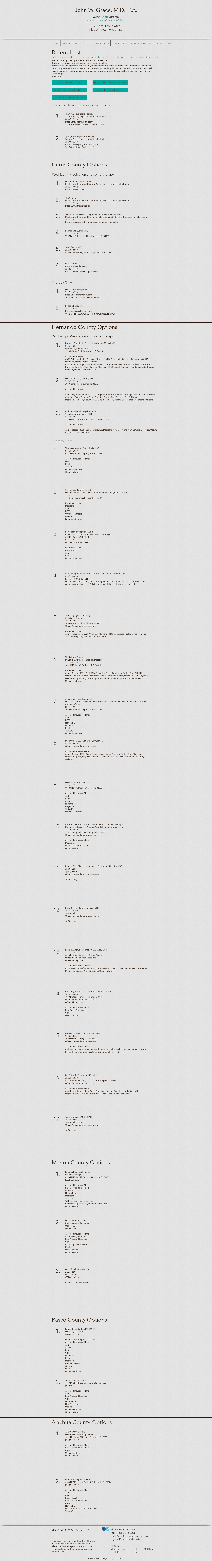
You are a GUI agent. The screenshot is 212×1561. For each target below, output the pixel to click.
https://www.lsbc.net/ (75, 189)
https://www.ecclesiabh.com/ (78, 311)
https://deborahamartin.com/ (79, 294)
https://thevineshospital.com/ (79, 121)
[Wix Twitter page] (107, 1529)
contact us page (97, 68)
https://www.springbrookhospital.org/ (82, 144)
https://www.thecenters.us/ (78, 205)
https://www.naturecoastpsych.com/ (82, 271)
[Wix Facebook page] (104, 1529)
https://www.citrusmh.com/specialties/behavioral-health (91, 222)
